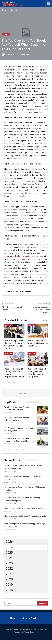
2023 (9, 563)
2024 (9, 558)
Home (13, 618)
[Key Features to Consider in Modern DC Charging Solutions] (42, 431)
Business (6, 34)
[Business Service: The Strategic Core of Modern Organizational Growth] (14, 359)
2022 (9, 568)
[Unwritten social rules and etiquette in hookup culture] (42, 420)
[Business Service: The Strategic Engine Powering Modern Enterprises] (38, 359)
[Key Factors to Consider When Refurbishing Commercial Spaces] (42, 441)
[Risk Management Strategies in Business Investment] (38, 331)
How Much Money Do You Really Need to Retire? (24, 508)
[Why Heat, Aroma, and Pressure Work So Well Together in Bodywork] (42, 410)
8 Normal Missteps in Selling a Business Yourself (41, 309)
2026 (9, 541)
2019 (9, 585)
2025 (9, 552)
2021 (9, 574)
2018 (9, 590)
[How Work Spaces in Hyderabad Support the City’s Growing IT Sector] (14, 331)
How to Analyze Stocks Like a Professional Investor (25, 516)
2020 (9, 579)
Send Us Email (29, 618)
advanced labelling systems (20, 256)
